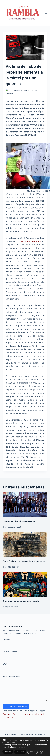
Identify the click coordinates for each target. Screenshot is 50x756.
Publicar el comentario (16, 706)
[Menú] (46, 13)
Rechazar (20, 752)
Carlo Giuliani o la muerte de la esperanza (24, 561)
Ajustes (32, 752)
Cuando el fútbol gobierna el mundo (21, 601)
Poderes (9, 93)
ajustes (22, 747)
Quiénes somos (9, 735)
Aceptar (8, 752)
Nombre (6, 639)
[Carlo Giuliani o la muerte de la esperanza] (25, 544)
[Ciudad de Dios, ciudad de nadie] (25, 504)
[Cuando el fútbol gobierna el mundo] (25, 584)
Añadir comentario (12, 676)
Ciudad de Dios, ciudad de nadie (19, 521)
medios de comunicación (28, 241)
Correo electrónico (11, 651)
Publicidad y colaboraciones (32, 735)
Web (5, 664)
